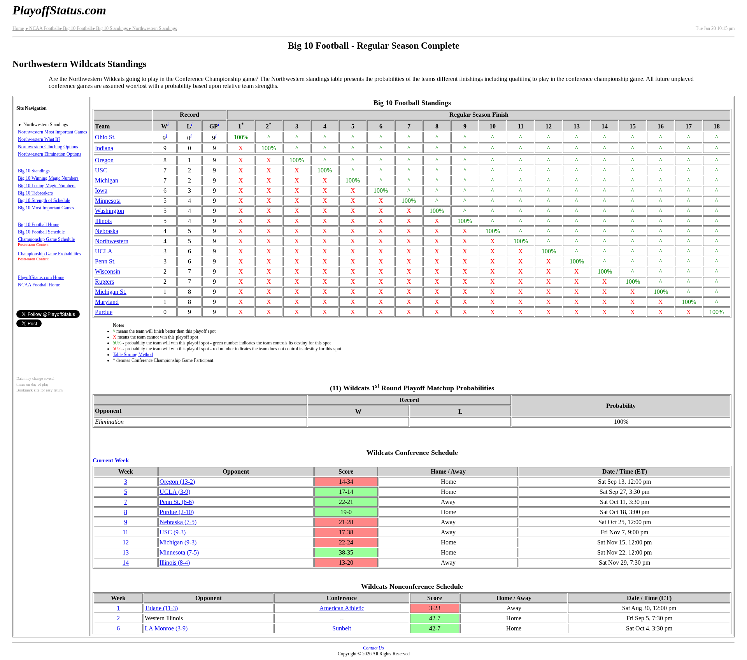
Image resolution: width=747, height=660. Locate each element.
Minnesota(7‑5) (179, 552)
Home (18, 28)
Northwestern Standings (152, 28)
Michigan (106, 180)
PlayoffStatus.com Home (41, 277)
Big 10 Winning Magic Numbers (48, 178)
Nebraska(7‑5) (178, 522)
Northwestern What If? (39, 139)
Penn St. (105, 261)
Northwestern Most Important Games (52, 132)
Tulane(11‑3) (161, 608)
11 (125, 532)
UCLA (103, 251)
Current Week (111, 460)
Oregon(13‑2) (177, 481)
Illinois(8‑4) (175, 562)
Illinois (103, 221)
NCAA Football (42, 28)
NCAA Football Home (39, 285)
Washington (109, 210)
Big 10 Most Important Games (46, 208)
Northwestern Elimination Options (49, 154)
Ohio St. (105, 137)
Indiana (104, 148)
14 (126, 562)
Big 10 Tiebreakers (35, 193)
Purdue (103, 312)
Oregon (104, 160)
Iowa (101, 190)
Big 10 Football (75, 28)
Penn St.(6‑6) (177, 502)
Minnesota (108, 200)
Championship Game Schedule (46, 239)
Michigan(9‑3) (178, 542)
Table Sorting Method (133, 354)
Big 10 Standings (110, 28)
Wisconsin (107, 271)
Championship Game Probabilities (49, 253)
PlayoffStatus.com (59, 10)
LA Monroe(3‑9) (166, 628)
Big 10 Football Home (38, 224)
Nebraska (106, 231)
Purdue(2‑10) (177, 512)
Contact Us (373, 648)
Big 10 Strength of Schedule (44, 200)
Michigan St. (110, 291)
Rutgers (104, 281)
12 (126, 542)
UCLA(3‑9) (175, 491)
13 (126, 552)
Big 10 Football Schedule (41, 232)
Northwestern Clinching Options (48, 146)
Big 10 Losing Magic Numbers (46, 185)
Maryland (107, 301)
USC (101, 170)
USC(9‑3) (173, 532)
